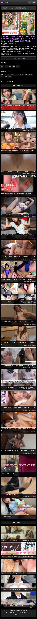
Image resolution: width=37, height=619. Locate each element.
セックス (11, 74)
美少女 (2, 77)
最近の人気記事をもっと (18, 85)
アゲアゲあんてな (7, 2)
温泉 (10, 66)
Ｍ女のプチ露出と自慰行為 (21, 7)
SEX (2, 74)
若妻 (6, 77)
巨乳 (26, 74)
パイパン (22, 74)
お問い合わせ (18, 614)
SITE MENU (32, 2)
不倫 (14, 66)
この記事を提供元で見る (18, 58)
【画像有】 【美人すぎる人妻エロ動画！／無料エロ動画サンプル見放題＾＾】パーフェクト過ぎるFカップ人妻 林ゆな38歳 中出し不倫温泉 (18, 39)
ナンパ (16, 74)
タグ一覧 (30, 610)
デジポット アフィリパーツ (31, 607)
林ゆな (18, 66)
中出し (2, 66)
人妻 (6, 66)
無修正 (30, 74)
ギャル (5, 74)
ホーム (5, 610)
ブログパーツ (30, 612)
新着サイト (12, 612)
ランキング (6, 612)
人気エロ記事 (12, 610)
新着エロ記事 (19, 610)
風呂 (10, 77)
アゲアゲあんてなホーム (8, 7)
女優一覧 (25, 610)
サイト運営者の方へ (21, 612)
